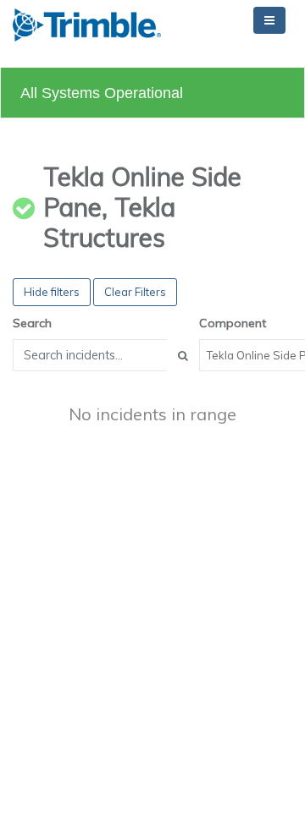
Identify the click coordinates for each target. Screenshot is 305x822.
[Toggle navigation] (269, 20)
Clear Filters (135, 292)
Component (232, 323)
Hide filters (52, 292)
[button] (87, 25)
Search (32, 323)
